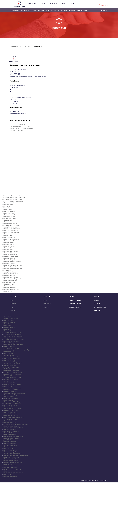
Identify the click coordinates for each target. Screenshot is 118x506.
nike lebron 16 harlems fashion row (13, 462)
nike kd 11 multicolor (9, 320)
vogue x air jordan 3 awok (10, 467)
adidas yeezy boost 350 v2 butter (12, 332)
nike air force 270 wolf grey (10, 447)
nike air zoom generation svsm (11, 398)
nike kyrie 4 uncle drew (9, 241)
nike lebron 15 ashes (9, 246)
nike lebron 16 (7, 286)
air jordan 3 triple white (9, 466)
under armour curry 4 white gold (12, 388)
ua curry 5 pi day (7, 209)
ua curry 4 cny (7, 270)
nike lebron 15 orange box (10, 267)
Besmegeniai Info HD (75, 300)
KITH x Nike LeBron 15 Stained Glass (13, 201)
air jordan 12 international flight (11, 358)
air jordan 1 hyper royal (9, 396)
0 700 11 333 (104, 5)
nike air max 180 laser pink (10, 415)
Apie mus (71, 296)
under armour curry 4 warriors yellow (13, 472)
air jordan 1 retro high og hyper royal (13, 362)
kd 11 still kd (6, 206)
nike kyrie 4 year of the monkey (11, 228)
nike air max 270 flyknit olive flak (12, 384)
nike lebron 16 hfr (8, 464)
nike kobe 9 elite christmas (10, 421)
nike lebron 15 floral (8, 204)
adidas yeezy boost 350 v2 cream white (14, 393)
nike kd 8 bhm (7, 471)
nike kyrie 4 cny (7, 235)
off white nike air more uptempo (12, 369)
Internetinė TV (47, 303)
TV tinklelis (46, 307)
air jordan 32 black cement (10, 357)
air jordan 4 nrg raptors (9, 429)
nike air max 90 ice (8, 400)
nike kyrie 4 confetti (8, 203)
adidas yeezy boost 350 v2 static (12, 337)
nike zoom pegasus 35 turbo (11, 431)
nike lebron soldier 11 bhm (10, 410)
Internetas (32, 4)
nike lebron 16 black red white (11, 289)
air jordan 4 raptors (8, 355)
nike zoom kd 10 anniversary (11, 370)
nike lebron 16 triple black (10, 476)
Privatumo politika (75, 303)
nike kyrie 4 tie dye (8, 234)
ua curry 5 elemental (9, 282)
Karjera (96, 300)
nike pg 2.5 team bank (9, 346)
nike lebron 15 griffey (9, 263)
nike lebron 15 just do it (9, 258)
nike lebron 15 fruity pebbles (11, 253)
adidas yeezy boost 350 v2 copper (12, 408)
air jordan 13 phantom (9, 382)
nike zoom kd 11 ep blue (10, 343)
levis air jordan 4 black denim (11, 367)
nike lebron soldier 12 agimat (11, 426)
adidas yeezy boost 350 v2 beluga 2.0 (13, 339)
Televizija (42, 4)
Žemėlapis (63, 4)
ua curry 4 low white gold (10, 227)
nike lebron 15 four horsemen (11, 251)
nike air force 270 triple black (11, 457)
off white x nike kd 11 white (10, 318)
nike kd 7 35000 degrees (10, 433)
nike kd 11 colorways (9, 322)
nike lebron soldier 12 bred (10, 277)
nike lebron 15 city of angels (11, 438)
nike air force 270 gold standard (12, 469)
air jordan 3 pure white (9, 381)
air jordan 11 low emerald (10, 414)
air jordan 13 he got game (10, 445)
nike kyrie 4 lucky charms (10, 450)
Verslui (96, 296)
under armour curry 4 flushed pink (12, 372)
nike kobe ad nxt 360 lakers (10, 405)
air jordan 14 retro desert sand (11, 363)
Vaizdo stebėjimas (75, 307)
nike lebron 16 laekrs (9, 327)
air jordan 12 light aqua (9, 443)
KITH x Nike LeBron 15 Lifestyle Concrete (14, 197)
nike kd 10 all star (8, 353)
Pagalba (73, 4)
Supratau (104, 10)
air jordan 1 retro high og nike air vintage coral (15, 455)
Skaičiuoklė (13, 303)
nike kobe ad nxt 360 (9, 216)
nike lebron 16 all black (9, 275)
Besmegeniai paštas (100, 307)
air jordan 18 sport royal (9, 365)
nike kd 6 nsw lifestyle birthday (11, 402)
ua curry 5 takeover (8, 284)
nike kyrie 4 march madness (11, 232)
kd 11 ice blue (7, 208)
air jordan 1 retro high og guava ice (12, 453)
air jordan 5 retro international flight (13, 427)
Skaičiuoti (53, 4)
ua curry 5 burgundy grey (10, 280)
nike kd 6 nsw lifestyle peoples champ (13, 417)
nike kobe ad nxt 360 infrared (11, 341)
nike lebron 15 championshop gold (12, 268)
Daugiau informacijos (82, 10)
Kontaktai (97, 303)
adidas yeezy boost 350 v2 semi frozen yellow (16, 424)
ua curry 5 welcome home (10, 218)
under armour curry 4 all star (11, 348)
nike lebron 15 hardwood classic (12, 261)
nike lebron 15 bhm (8, 242)
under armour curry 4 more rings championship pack (17, 350)
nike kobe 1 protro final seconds (12, 374)
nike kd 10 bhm (7, 386)
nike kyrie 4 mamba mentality (11, 230)
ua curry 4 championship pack (11, 225)
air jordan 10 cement (9, 360)
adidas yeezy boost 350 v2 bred (12, 377)
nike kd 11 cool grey (8, 448)
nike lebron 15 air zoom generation (12, 265)
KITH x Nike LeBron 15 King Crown (12, 199)
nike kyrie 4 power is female (11, 222)
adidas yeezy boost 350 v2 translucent (13, 336)
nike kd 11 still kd (8, 317)
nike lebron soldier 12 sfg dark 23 (12, 279)
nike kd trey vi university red (10, 459)
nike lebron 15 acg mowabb (10, 248)
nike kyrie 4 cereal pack (9, 452)
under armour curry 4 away (10, 419)
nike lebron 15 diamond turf (10, 254)
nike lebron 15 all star (9, 244)
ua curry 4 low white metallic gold (12, 403)
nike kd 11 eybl (7, 325)
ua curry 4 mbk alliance (9, 272)
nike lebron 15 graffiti (9, 249)
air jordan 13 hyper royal (9, 412)
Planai (11, 300)
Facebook (97, 310)
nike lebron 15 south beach (10, 256)
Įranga (11, 307)
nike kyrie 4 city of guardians (11, 239)
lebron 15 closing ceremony (10, 460)
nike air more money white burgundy (13, 344)
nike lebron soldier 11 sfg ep (11, 395)
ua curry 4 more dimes (9, 434)
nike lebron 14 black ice (9, 441)
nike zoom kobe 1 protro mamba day (13, 436)
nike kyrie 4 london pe (9, 237)
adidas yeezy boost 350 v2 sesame (13, 334)
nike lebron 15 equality (9, 260)
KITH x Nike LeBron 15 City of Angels (13, 196)
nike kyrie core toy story (9, 213)
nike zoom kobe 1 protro (10, 223)
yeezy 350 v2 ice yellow (9, 440)
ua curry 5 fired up (8, 220)
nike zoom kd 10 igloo (9, 351)
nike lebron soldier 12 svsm (10, 215)
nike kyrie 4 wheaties (9, 211)
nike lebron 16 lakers (9, 291)
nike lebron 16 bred (8, 407)
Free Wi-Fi (12, 310)
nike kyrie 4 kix (7, 474)
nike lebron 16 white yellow (10, 273)
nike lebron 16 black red (9, 287)
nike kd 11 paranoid (8, 324)
